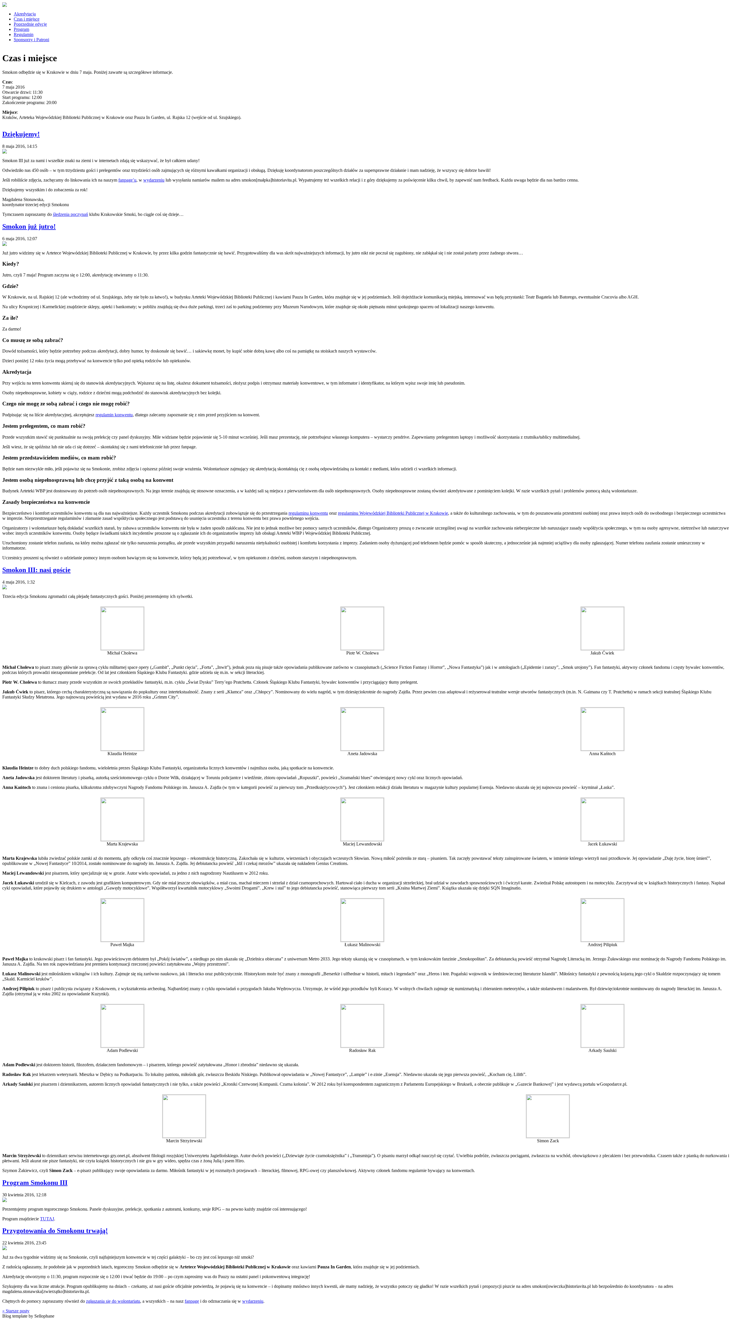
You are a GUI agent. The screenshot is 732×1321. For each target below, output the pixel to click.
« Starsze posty (15, 1310)
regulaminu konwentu (308, 513)
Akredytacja (25, 13)
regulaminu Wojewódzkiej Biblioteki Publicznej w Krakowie (393, 513)
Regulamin (23, 34)
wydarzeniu (153, 180)
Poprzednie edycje (30, 24)
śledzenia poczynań (70, 214)
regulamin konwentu (114, 414)
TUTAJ (47, 1218)
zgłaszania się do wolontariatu (113, 1301)
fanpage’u (127, 180)
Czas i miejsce (26, 19)
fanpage (192, 1301)
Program (21, 29)
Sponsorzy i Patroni (31, 39)
